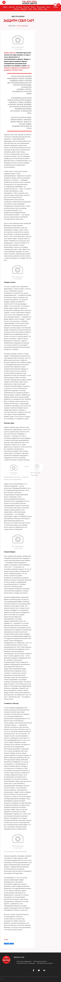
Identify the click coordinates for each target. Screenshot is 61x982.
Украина (55, 7)
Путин (35, 9)
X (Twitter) (6, 943)
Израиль (16, 9)
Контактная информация (24, 961)
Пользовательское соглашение (26, 963)
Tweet (6, 939)
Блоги (48, 7)
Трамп (30, 9)
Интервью (19, 7)
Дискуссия (12, 7)
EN (55, 5)
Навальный (23, 9)
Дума (45, 9)
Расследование (41, 7)
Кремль (40, 9)
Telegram (11, 943)
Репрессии (26, 7)
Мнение (5, 7)
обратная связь (19, 957)
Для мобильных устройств (45, 963)
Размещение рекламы (40, 961)
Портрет (33, 7)
